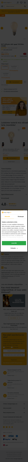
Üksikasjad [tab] (21, 216)
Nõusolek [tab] (7, 216)
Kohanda (13, 248)
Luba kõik (14, 243)
